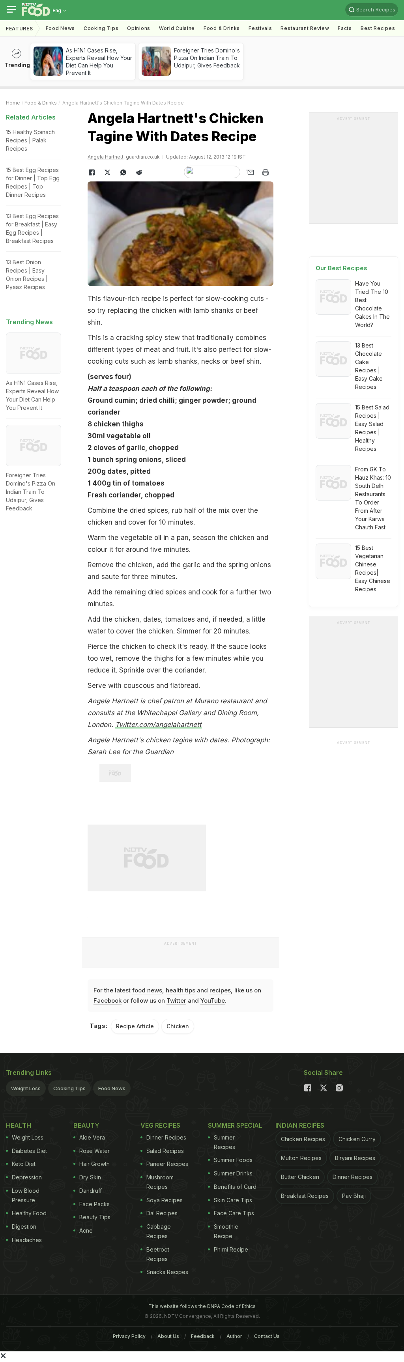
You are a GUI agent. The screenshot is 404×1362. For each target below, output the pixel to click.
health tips (180, 990)
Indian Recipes (299, 1125)
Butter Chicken (300, 1176)
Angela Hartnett (105, 157)
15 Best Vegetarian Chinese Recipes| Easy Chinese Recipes (372, 568)
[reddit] (139, 172)
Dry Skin (90, 1177)
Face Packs (94, 1204)
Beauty (86, 1125)
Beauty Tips (94, 1217)
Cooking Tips (69, 1088)
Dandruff (90, 1190)
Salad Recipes (165, 1150)
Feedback (203, 1336)
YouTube (212, 1000)
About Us (168, 1336)
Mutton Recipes (301, 1158)
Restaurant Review (305, 28)
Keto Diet (24, 1163)
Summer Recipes (224, 1142)
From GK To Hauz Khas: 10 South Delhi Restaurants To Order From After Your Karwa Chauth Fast (373, 498)
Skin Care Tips (233, 1200)
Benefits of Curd (235, 1186)
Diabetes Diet (29, 1150)
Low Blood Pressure (25, 1195)
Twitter (176, 1000)
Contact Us (267, 1336)
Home (13, 103)
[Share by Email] (250, 172)
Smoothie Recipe (226, 1231)
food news (147, 990)
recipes (220, 990)
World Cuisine (177, 28)
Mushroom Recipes (160, 1182)
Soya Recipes (164, 1200)
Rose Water (94, 1150)
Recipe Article (135, 1026)
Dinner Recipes (166, 1137)
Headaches (27, 1240)
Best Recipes (378, 28)
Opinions (138, 28)
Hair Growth (94, 1163)
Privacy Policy (129, 1336)
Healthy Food (29, 1213)
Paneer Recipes (167, 1163)
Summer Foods (233, 1159)
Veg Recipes (160, 1125)
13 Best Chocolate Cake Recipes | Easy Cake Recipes (369, 366)
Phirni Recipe (231, 1249)
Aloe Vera (92, 1137)
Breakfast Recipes (305, 1195)
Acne (86, 1230)
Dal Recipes (162, 1213)
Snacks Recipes (167, 1272)
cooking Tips (101, 28)
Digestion (24, 1226)
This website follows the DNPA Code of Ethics (202, 1306)
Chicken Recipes (303, 1139)
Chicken (177, 1026)
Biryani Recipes (355, 1158)
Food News (60, 28)
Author (234, 1336)
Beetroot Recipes (157, 1254)
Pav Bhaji (354, 1195)
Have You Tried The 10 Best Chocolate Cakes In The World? (372, 304)
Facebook (108, 1000)
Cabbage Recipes (158, 1231)
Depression (27, 1177)
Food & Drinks (222, 28)
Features (19, 29)
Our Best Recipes (341, 268)
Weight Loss (26, 1088)
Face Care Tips (234, 1213)
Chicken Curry (357, 1139)
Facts (345, 28)
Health (18, 1125)
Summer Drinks (233, 1173)
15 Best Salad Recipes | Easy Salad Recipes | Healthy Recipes (372, 428)
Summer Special (235, 1125)
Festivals (260, 28)
